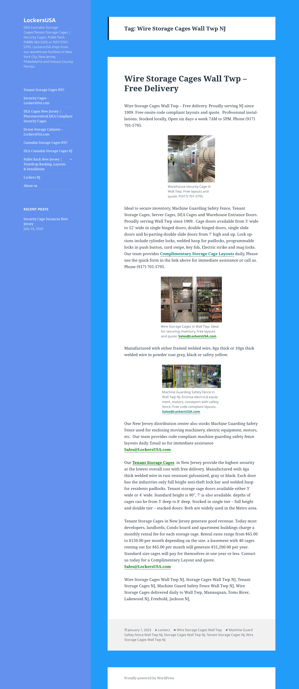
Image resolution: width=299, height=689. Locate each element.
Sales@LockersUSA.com (197, 336)
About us (30, 185)
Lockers (164, 630)
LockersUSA (40, 20)
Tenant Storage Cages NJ (225, 635)
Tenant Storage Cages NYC (44, 90)
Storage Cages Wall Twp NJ (184, 635)
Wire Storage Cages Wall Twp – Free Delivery (185, 83)
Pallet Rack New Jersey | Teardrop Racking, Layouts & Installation (44, 164)
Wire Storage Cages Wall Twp (199, 630)
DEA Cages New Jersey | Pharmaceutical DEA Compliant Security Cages (48, 116)
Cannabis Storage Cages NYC (46, 142)
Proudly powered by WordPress (149, 678)
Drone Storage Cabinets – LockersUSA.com (43, 131)
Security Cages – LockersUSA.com (36, 100)
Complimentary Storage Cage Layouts (197, 253)
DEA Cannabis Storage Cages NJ (48, 151)
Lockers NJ (32, 177)
